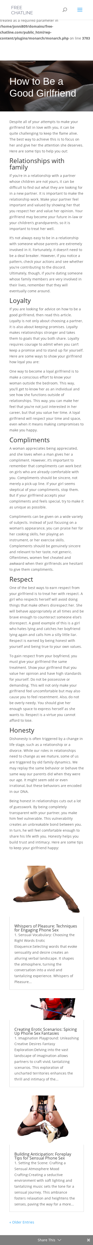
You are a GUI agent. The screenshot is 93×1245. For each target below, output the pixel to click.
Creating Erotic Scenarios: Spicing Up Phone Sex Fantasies (45, 1031)
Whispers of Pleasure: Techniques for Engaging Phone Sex (45, 928)
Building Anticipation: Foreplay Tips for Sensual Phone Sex (42, 1156)
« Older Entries (21, 1222)
